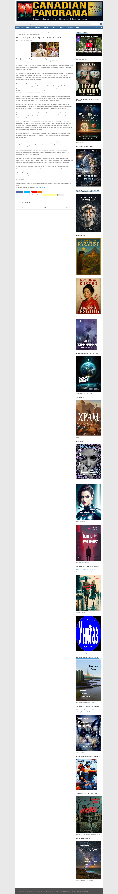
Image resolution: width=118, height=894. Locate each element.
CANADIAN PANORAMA (47, 891)
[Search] (101, 24)
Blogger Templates (60, 891)
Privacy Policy (30, 24)
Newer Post (21, 207)
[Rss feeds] (101, 27)
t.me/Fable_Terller (40, 187)
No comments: (28, 40)
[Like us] (95, 27)
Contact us (39, 24)
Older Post (68, 207)
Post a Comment (24, 202)
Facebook (20, 192)
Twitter (28, 192)
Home (17, 24)
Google (34, 192)
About (23, 24)
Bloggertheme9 (76, 891)
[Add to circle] (97, 27)
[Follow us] (99, 27)
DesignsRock (85, 891)
